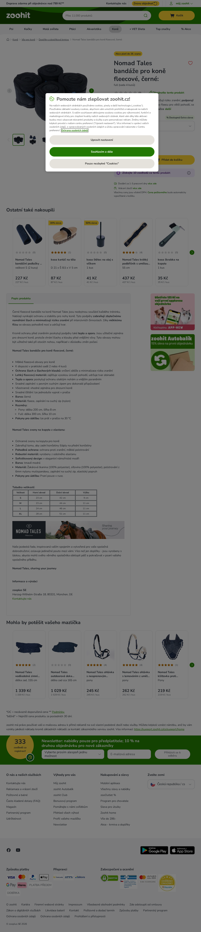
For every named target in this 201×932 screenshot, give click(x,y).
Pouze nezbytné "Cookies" (102, 163)
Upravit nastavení (102, 140)
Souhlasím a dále (102, 152)
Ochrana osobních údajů (74, 130)
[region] (102, 132)
